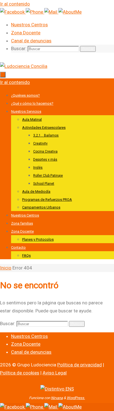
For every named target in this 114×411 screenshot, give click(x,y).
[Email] (51, 12)
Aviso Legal (55, 373)
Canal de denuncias (31, 40)
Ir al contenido (15, 4)
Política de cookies (19, 373)
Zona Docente (25, 32)
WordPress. (76, 398)
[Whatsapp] (70, 12)
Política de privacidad (79, 365)
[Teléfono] (35, 12)
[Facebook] (13, 12)
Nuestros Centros (29, 24)
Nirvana (57, 398)
